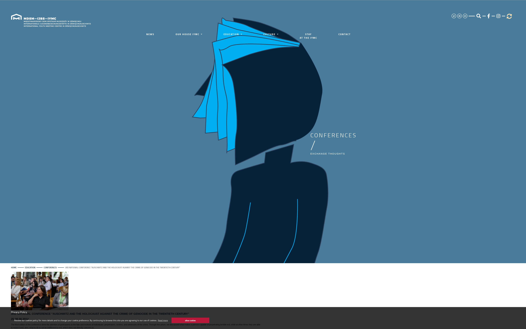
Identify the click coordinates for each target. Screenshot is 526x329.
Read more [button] (163, 320)
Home (14, 267)
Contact (344, 34)
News (150, 34)
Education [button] (232, 34)
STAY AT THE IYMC (308, 36)
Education (30, 267)
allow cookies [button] (190, 320)
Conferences (50, 267)
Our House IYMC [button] (188, 34)
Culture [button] (269, 34)
